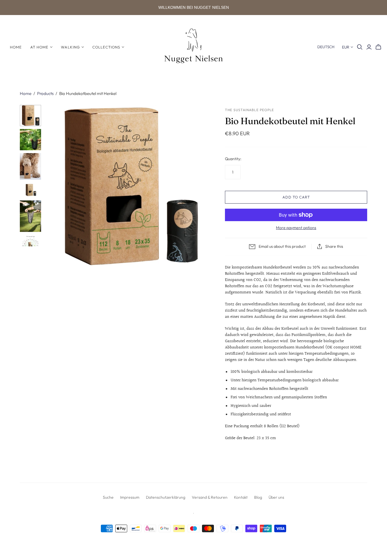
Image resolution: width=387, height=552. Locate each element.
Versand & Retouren (209, 497)
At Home (39, 47)
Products (45, 93)
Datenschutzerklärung (165, 497)
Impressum (129, 497)
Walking (70, 47)
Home (16, 47)
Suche (108, 497)
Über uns (276, 497)
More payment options (296, 227)
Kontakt (241, 497)
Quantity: (233, 158)
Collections (106, 47)
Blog (258, 497)
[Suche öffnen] (360, 47)
